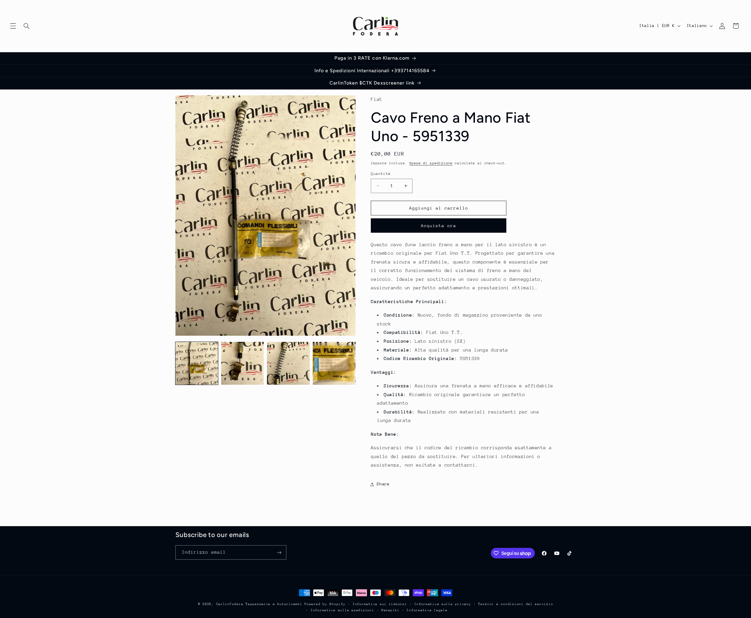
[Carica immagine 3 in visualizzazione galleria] (288, 363)
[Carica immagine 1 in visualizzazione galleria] (196, 363)
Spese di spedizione (431, 163)
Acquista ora (438, 225)
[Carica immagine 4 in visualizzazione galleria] (334, 363)
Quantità (380, 173)
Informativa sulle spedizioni (342, 610)
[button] (13, 26)
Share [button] (383, 484)
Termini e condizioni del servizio (515, 604)
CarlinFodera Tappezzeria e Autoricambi (259, 604)
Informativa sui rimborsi (380, 604)
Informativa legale (427, 610)
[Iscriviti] (279, 552)
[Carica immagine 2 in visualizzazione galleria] (242, 363)
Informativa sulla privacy (442, 604)
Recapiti (390, 610)
